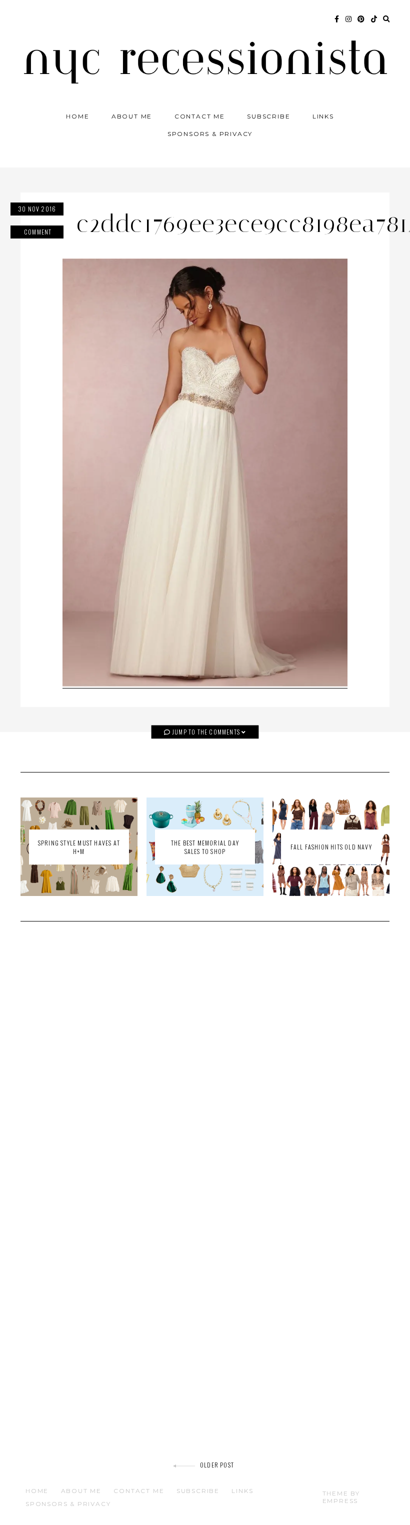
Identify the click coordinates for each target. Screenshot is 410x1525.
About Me (132, 116)
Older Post (217, 1464)
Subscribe (268, 116)
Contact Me (199, 116)
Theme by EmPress (341, 1497)
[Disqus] (205, 1071)
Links (323, 116)
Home (77, 116)
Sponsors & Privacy (210, 134)
